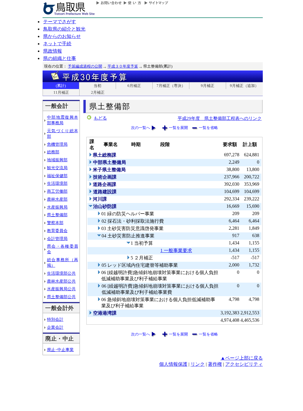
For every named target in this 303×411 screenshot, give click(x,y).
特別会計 (55, 319)
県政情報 (52, 50)
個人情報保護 (173, 364)
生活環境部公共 (61, 273)
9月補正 (207, 85)
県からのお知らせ (62, 36)
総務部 (53, 152)
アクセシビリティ (244, 364)
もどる (100, 118)
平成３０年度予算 (122, 66)
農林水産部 (57, 199)
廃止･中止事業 (60, 349)
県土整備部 (57, 214)
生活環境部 (57, 183)
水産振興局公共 (61, 288)
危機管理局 (57, 144)
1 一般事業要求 (176, 250)
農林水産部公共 (61, 281)
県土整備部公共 (61, 296)
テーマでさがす (59, 21)
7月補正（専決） (170, 85)
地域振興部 (57, 159)
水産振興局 (57, 207)
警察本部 (55, 222)
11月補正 (61, 92)
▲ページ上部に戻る (241, 357)
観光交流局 (57, 167)
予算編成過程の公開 (85, 66)
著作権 (215, 364)
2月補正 (98, 92)
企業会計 (55, 327)
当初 (97, 85)
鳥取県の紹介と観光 (64, 28)
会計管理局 (57, 238)
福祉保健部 (57, 175)
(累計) (61, 85)
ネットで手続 (57, 43)
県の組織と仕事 (59, 58)
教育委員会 (57, 230)
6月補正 (134, 85)
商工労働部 (57, 191)
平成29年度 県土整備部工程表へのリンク (220, 118)
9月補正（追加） (244, 85)
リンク (198, 364)
